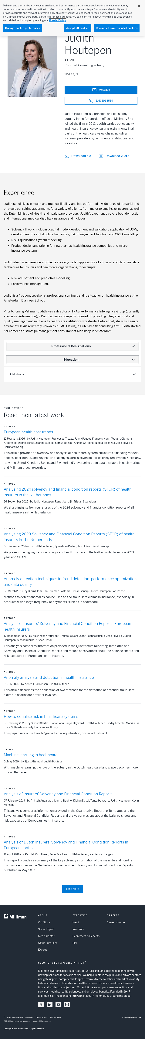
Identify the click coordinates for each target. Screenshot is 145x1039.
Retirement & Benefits (85, 936)
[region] (72, 18)
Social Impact (46, 929)
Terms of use (41, 1017)
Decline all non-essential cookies (116, 28)
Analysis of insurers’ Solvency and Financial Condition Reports (58, 794)
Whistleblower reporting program (16, 1021)
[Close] (139, 6)
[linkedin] (49, 1004)
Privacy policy (55, 1017)
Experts (42, 949)
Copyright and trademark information (18, 1017)
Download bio (81, 156)
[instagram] (67, 1004)
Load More (72, 889)
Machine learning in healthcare (30, 755)
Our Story (44, 922)
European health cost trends (28, 432)
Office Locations (47, 943)
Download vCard (117, 156)
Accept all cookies (77, 28)
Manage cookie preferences (22, 28)
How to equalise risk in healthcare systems (41, 716)
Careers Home (116, 922)
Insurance (78, 929)
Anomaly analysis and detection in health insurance (49, 677)
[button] (41, 1004)
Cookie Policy (57, 20)
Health (76, 922)
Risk (74, 943)
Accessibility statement (42, 1021)
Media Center (46, 936)
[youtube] (58, 1004)
